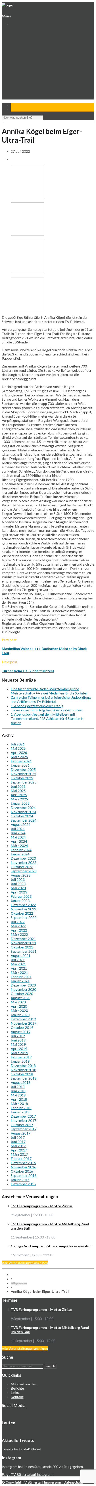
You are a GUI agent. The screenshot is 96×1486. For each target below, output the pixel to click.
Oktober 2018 (22, 1074)
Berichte (17, 1388)
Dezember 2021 (23, 938)
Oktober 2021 (22, 947)
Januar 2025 (20, 803)
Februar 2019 (21, 1057)
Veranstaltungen (23, 83)
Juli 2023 (18, 879)
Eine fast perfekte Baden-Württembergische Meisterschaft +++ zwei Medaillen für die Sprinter (49, 691)
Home (15, 32)
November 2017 (23, 1120)
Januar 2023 (20, 900)
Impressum (53, 1482)
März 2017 (19, 1154)
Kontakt (17, 100)
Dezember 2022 (23, 905)
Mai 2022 (18, 926)
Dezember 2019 (23, 1019)
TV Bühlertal (32, 1482)
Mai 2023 (18, 888)
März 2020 (19, 1010)
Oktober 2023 (22, 867)
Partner (16, 95)
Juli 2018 (18, 1086)
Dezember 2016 (23, 1163)
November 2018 (23, 1070)
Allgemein (19, 1283)
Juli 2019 (18, 1036)
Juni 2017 (18, 1141)
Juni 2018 (18, 1091)
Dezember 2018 (23, 1065)
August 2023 (20, 875)
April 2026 (19, 752)
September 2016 (23, 1175)
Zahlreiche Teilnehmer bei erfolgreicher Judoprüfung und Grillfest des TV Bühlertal (51, 699)
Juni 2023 (18, 883)
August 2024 (20, 824)
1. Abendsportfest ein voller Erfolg (37, 706)
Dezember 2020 (23, 985)
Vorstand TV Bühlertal (30, 45)
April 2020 (19, 1006)
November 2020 (23, 989)
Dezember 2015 (23, 1184)
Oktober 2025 (22, 778)
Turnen (19, 61)
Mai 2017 (18, 1146)
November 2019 (23, 1023)
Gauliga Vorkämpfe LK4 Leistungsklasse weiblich (51, 1246)
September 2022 (23, 917)
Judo (17, 74)
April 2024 (19, 841)
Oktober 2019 (22, 1027)
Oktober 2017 (22, 1125)
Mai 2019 (18, 1044)
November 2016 (23, 1167)
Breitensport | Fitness (30, 78)
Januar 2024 (20, 854)
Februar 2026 (21, 761)
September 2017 (23, 1129)
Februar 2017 (21, 1158)
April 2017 (19, 1150)
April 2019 (19, 1048)
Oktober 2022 (22, 913)
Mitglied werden (23, 1384)
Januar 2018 (20, 1112)
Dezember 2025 (23, 769)
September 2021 (23, 951)
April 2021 (19, 968)
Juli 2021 (18, 960)
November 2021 (23, 943)
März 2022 (19, 934)
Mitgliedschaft (24, 49)
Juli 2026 (18, 744)
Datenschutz (73, 1482)
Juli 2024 (18, 828)
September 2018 (23, 1078)
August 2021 (20, 955)
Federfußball (23, 70)
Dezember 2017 (23, 1116)
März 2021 (19, 972)
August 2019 (20, 1031)
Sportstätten (23, 53)
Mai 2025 (18, 790)
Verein (15, 36)
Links (15, 1392)
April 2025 (19, 795)
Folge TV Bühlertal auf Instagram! (28, 1474)
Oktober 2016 (22, 1171)
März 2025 (19, 799)
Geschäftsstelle (25, 40)
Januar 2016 (20, 1179)
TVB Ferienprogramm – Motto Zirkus (42, 1206)
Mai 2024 (18, 837)
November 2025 (23, 773)
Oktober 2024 (22, 816)
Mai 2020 (18, 1002)
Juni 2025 (18, 786)
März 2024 (19, 845)
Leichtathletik (24, 66)
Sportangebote (22, 57)
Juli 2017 (18, 1137)
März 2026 (19, 757)
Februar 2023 (21, 896)
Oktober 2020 (22, 993)
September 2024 (23, 820)
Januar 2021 (20, 981)
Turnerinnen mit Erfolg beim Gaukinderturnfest (47, 710)
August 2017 (20, 1133)
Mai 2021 (18, 964)
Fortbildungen (24, 87)
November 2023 (23, 862)
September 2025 (23, 782)
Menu (6, 16)
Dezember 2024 (23, 807)
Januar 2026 (20, 765)
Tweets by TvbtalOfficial (21, 1449)
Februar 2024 (21, 850)
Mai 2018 (18, 1095)
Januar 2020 (20, 1015)
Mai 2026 (18, 748)
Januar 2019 (20, 1061)
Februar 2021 (21, 976)
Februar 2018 (21, 1108)
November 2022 (23, 909)
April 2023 (19, 892)
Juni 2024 (18, 833)
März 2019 (19, 1053)
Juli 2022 (18, 922)
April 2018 (19, 1099)
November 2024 (23, 812)
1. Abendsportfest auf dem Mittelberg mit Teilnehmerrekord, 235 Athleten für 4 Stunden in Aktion (47, 718)
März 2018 (19, 1103)
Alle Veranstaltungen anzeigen (25, 1263)
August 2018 (20, 1082)
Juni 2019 (18, 1040)
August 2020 (20, 998)
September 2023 (23, 871)
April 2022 (19, 930)
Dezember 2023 (23, 858)
